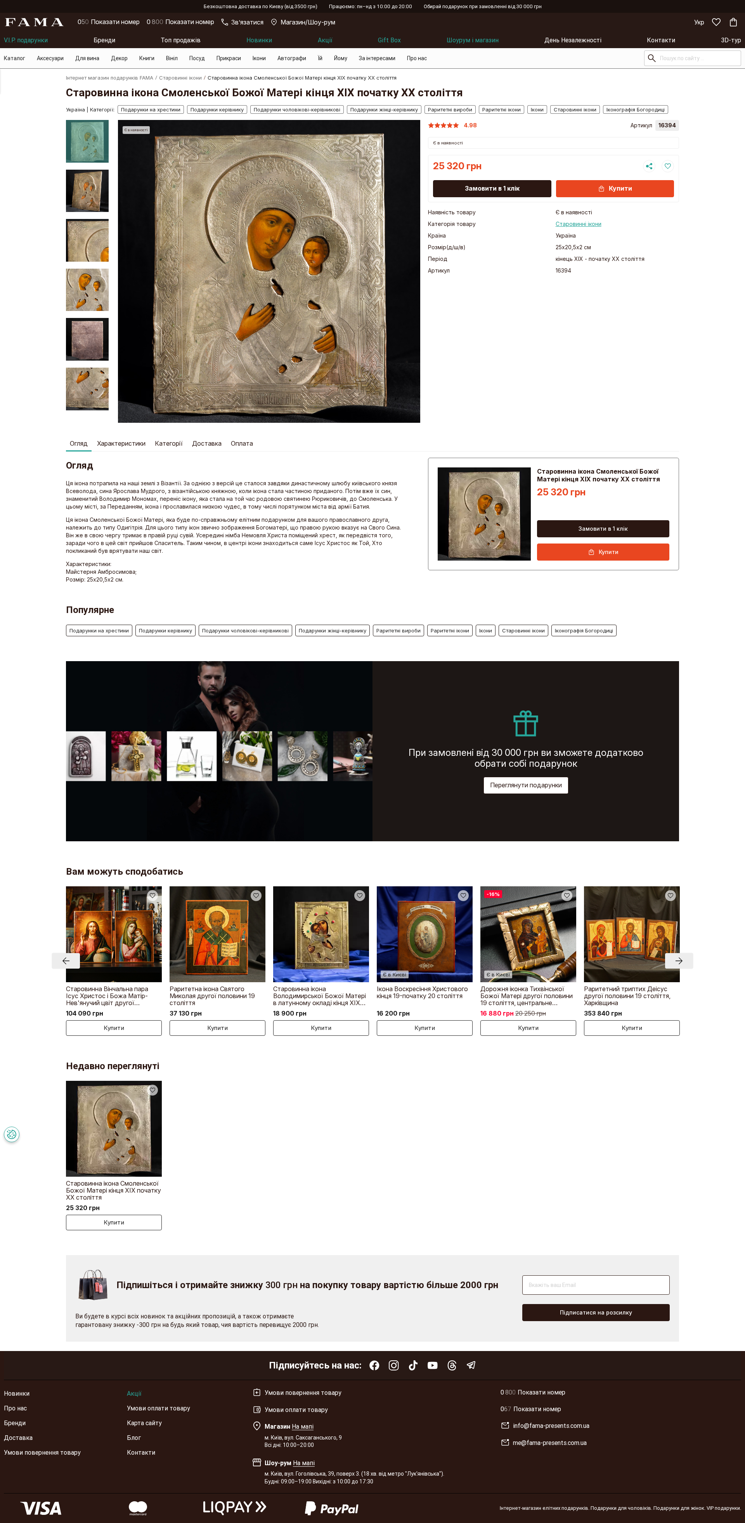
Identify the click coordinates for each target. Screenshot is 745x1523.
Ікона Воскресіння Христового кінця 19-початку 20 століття (422, 992)
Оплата (242, 443)
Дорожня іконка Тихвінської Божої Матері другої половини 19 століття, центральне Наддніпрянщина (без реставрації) (526, 995)
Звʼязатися (247, 22)
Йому (340, 58)
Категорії (169, 443)
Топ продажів (181, 40)
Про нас (417, 58)
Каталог (14, 58)
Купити (620, 188)
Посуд (197, 58)
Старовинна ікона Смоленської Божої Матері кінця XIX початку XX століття (113, 1190)
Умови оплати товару (158, 1408)
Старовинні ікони (180, 78)
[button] (87, 126)
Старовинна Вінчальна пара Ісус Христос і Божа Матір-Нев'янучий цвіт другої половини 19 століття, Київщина (114, 995)
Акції (325, 40)
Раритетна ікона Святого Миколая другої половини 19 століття (212, 995)
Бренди (104, 40)
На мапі (303, 1426)
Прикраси (229, 58)
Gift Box (389, 40)
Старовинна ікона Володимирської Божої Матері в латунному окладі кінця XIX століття (319, 995)
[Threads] (452, 1365)
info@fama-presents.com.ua (551, 1425)
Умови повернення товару (42, 1452)
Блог (134, 1437)
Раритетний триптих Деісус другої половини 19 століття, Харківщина (627, 995)
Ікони (259, 58)
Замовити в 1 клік (492, 188)
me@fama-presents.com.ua (550, 1443)
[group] (269, 271)
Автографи (291, 58)
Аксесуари (50, 58)
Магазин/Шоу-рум (308, 22)
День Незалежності (572, 40)
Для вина (87, 58)
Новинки (259, 40)
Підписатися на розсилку (596, 1312)
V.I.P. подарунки (26, 40)
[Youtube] (433, 1365)
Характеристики (121, 443)
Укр (699, 22)
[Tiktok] (413, 1365)
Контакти (661, 40)
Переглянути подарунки (526, 785)
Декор (119, 58)
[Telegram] (471, 1365)
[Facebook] (374, 1365)
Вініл (172, 58)
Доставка (207, 443)
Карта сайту (144, 1423)
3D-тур (731, 40)
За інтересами (377, 58)
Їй (320, 58)
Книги (146, 58)
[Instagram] (394, 1365)
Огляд (79, 443)
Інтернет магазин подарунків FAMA (109, 78)
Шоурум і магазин (473, 40)
